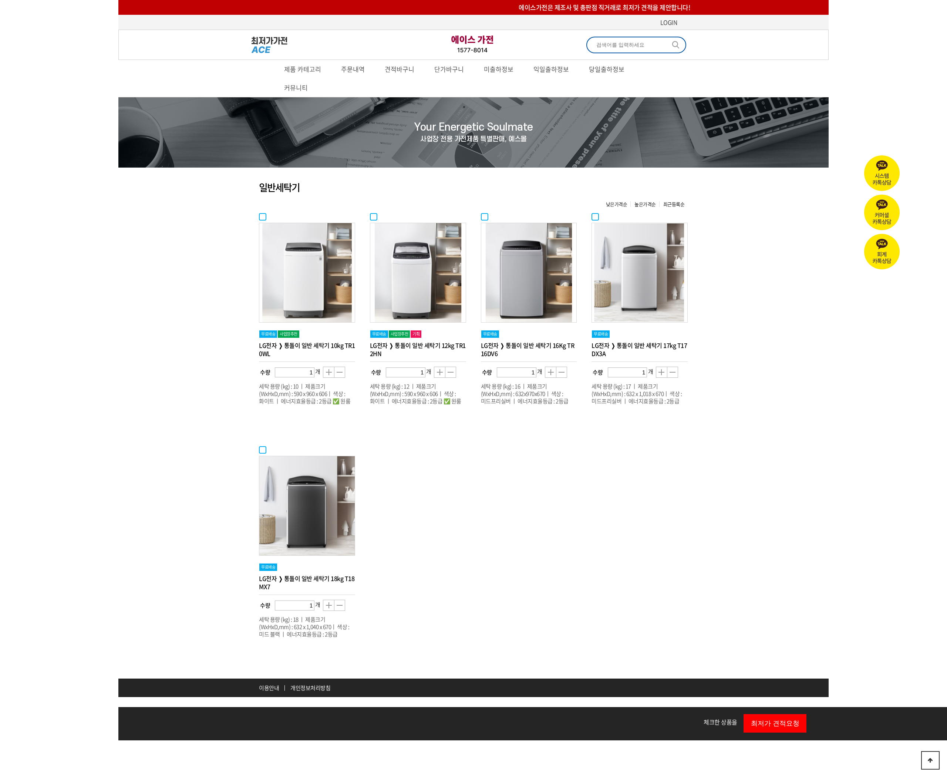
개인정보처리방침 (310, 688)
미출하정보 (498, 69)
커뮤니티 (296, 87)
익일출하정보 (551, 69)
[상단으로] (930, 760)
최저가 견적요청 (775, 723)
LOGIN (668, 22)
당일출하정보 (606, 69)
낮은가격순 (616, 204)
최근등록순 (674, 204)
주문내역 (353, 69)
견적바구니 (399, 69)
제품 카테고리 (302, 69)
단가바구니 (449, 69)
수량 (265, 372)
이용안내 (269, 688)
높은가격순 (645, 204)
